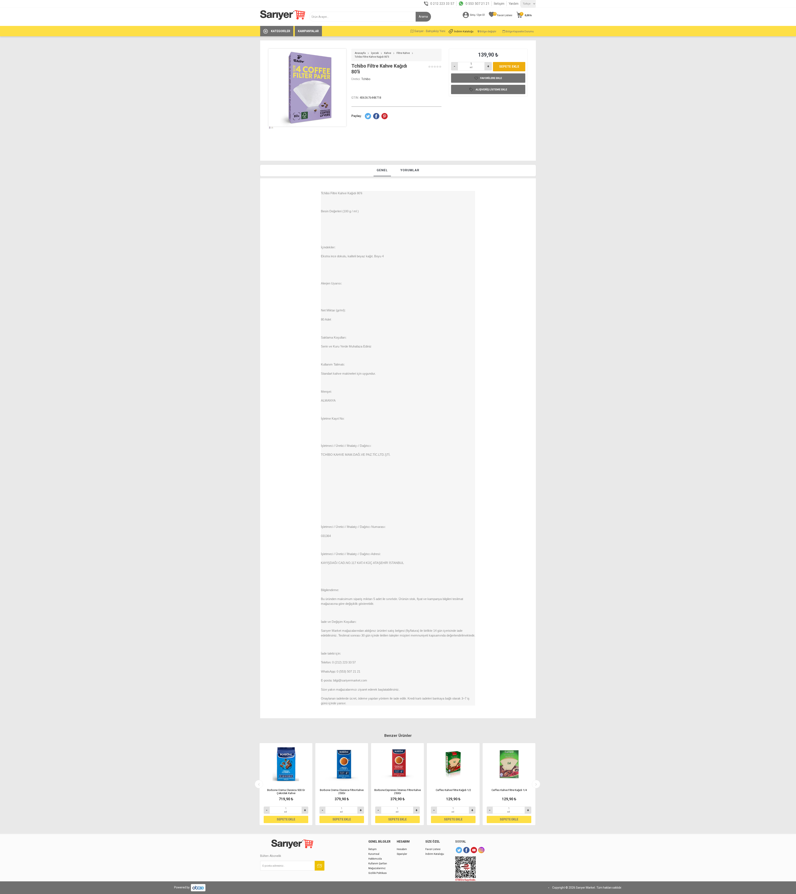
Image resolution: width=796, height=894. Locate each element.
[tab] (382, 170)
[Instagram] (481, 850)
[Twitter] (459, 850)
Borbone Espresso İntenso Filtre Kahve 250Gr (397, 791)
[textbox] (364, 17)
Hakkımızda (375, 858)
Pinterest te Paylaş (384, 116)
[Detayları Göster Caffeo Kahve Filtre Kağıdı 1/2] (453, 764)
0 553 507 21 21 (477, 4)
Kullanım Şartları (377, 863)
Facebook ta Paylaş (376, 116)
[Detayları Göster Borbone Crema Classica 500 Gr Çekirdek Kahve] (286, 764)
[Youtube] (474, 850)
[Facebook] (466, 850)
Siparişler (402, 854)
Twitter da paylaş (368, 116)
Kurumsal (373, 854)
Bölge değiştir (487, 31)
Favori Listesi (432, 849)
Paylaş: (356, 116)
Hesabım (402, 849)
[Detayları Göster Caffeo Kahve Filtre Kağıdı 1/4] (509, 764)
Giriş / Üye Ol (477, 14)
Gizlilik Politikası (377, 873)
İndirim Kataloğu (463, 31)
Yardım (513, 4)
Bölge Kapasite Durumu (519, 31)
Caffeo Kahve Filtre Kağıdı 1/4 (509, 790)
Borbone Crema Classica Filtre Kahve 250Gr (342, 791)
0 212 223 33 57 (442, 4)
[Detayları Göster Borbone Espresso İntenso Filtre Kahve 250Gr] (397, 764)
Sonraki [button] (536, 784)
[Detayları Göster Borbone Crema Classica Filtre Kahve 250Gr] (341, 764)
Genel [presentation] (382, 170)
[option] (269, 135)
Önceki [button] (259, 784)
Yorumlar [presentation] (409, 170)
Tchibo (365, 79)
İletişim (499, 4)
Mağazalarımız (377, 868)
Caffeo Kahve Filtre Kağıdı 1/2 (453, 790)
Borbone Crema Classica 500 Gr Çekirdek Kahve (286, 791)
